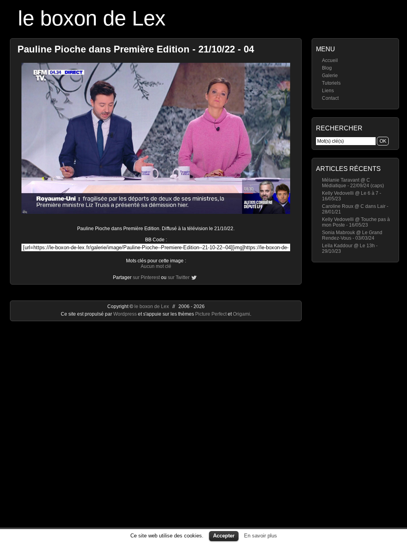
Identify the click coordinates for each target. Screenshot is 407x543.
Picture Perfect (211, 314)
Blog (327, 68)
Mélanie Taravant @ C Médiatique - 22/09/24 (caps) (353, 182)
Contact (330, 98)
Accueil (330, 60)
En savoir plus (260, 536)
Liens (328, 90)
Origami (241, 314)
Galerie (330, 75)
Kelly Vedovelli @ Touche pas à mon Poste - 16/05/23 (356, 222)
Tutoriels (331, 83)
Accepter (224, 536)
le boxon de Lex (92, 18)
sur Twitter (179, 277)
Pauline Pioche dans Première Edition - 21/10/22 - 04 (135, 49)
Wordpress (125, 314)
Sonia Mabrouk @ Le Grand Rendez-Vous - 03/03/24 (352, 235)
